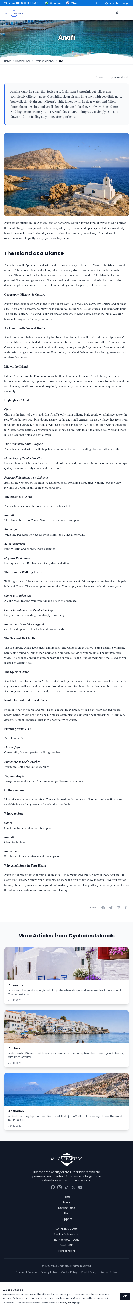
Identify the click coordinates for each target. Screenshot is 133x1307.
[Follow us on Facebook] (53, 1187)
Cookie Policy (69, 1272)
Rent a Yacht (66, 1251)
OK (125, 1296)
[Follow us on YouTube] (80, 1187)
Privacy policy (67, 1302)
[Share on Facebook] (103, 907)
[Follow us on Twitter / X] (73, 1187)
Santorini (63, 222)
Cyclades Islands (44, 61)
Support (66, 1219)
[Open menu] (125, 13)
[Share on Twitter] (111, 907)
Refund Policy (109, 1272)
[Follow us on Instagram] (59, 1187)
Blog (66, 1213)
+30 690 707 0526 (21, 3)
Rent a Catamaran (66, 1234)
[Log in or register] (117, 13)
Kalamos (42, 477)
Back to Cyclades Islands (114, 77)
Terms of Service (26, 1272)
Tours (66, 1202)
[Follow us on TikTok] (66, 1187)
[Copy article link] (126, 907)
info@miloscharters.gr (114, 3)
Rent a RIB (66, 1245)
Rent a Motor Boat (66, 1240)
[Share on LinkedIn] (118, 907)
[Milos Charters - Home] (13, 13)
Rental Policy (89, 1272)
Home (7, 61)
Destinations (22, 61)
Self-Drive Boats (66, 1229)
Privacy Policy (49, 1272)
